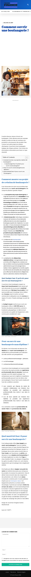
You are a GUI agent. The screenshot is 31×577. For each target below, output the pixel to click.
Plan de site (13, 572)
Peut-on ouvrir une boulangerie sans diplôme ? (14, 168)
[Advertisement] (15, 50)
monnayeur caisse (16, 481)
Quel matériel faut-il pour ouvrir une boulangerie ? (14, 172)
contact (7, 572)
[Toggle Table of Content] (26, 157)
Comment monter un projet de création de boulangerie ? (15, 161)
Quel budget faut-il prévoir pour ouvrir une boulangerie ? (15, 165)
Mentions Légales (21, 572)
